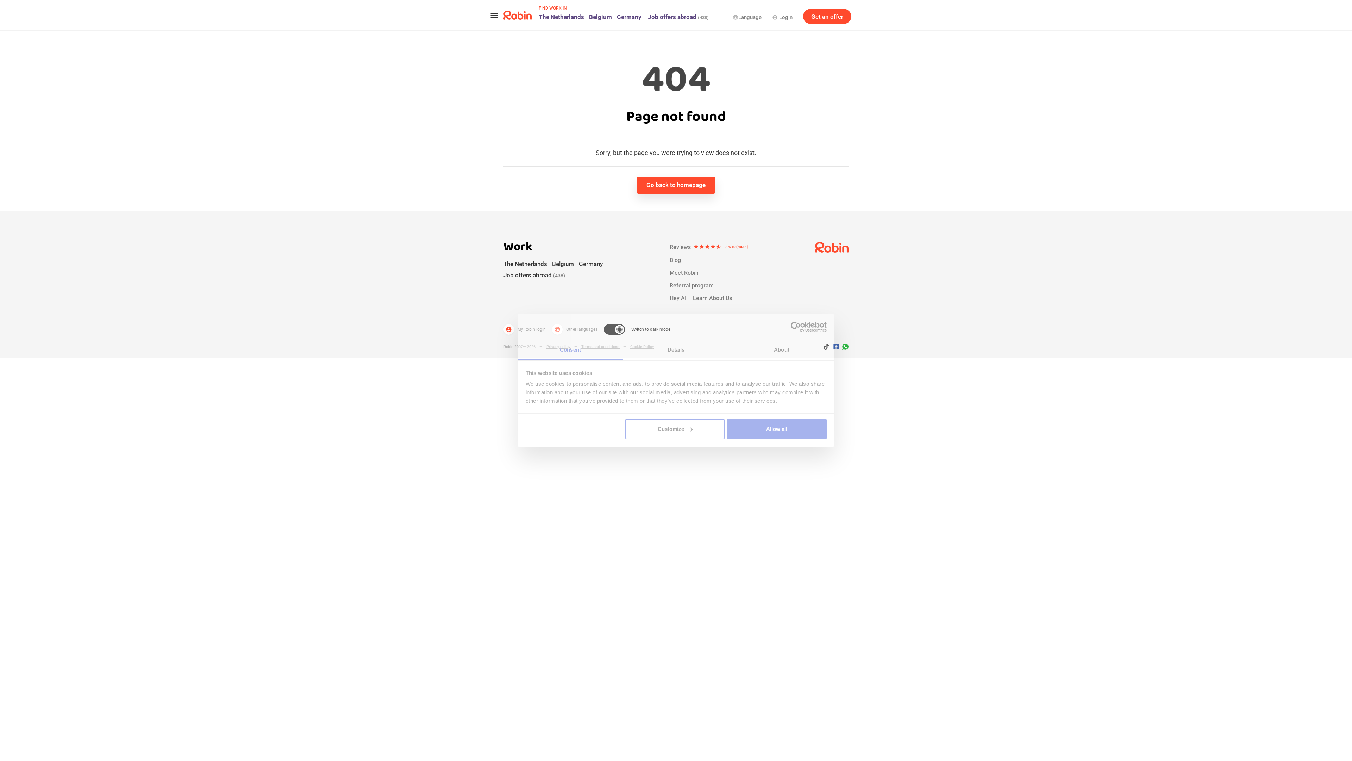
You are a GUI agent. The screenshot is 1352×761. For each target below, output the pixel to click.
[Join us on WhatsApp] (844, 347)
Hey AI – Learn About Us (701, 298)
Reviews (709, 247)
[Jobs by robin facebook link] (836, 347)
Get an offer (827, 16)
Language (747, 17)
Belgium (600, 16)
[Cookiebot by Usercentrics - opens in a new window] (796, 327)
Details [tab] (676, 350)
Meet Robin (684, 273)
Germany (629, 16)
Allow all (776, 429)
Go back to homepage (676, 184)
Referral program (692, 285)
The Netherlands (561, 16)
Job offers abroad (678, 16)
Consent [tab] (570, 350)
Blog (675, 260)
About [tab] (781, 350)
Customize (671, 429)
